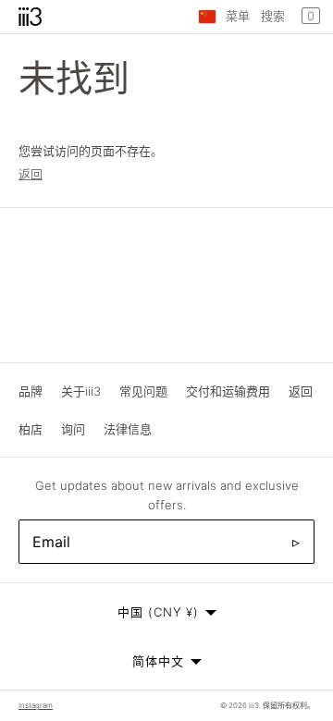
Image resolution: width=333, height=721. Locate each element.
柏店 (30, 429)
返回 (30, 173)
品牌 (30, 391)
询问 (73, 429)
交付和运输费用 (228, 391)
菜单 (238, 15)
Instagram (35, 705)
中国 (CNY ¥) (158, 612)
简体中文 (158, 661)
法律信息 (128, 429)
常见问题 (143, 391)
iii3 (254, 705)
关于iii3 (81, 391)
